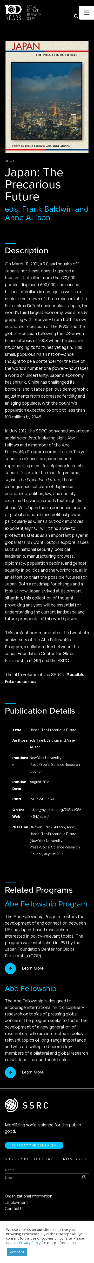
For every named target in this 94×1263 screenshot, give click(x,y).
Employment (16, 1202)
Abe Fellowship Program (46, 904)
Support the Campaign (34, 1145)
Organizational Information (28, 1196)
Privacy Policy (29, 1242)
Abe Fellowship (30, 988)
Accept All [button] (17, 1252)
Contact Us (15, 1208)
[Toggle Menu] (86, 13)
